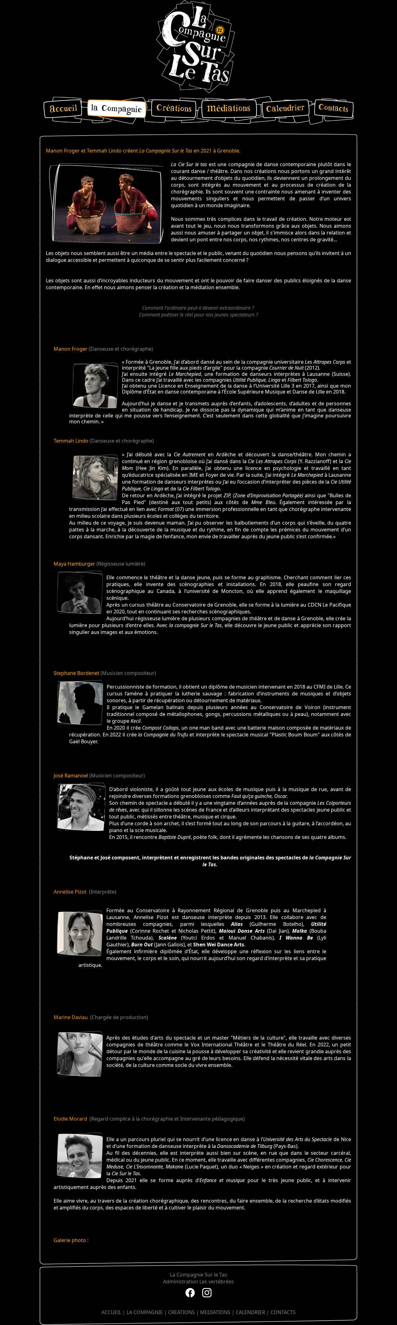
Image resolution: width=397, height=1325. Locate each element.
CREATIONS (181, 1312)
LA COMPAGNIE (145, 1312)
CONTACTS (283, 1312)
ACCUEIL (111, 1312)
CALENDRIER (250, 1312)
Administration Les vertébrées (198, 1281)
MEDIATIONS (215, 1312)
